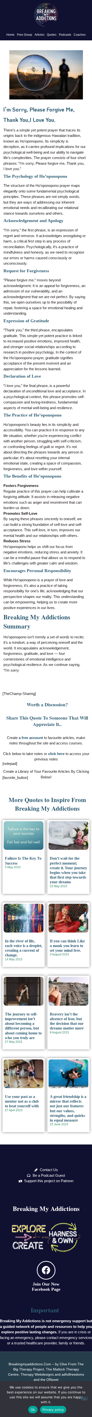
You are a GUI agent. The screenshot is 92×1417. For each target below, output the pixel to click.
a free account (31, 738)
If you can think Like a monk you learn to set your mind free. (67, 945)
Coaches (80, 34)
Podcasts (65, 34)
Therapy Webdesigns (37, 1374)
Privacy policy (53, 1410)
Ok (33, 1410)
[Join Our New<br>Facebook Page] (46, 1270)
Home (10, 34)
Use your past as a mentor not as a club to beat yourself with (22, 1101)
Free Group (24, 34)
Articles (39, 34)
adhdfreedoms (73, 1374)
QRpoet (52, 1380)
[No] (84, 1399)
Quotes (51, 34)
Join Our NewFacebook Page (46, 1287)
